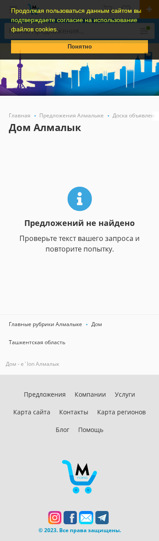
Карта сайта (31, 412)
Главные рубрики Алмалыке (45, 324)
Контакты (73, 412)
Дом (96, 324)
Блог (62, 429)
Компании (90, 394)
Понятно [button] (80, 47)
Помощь (90, 429)
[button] (61, 30)
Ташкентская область (37, 342)
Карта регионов (121, 412)
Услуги (125, 394)
